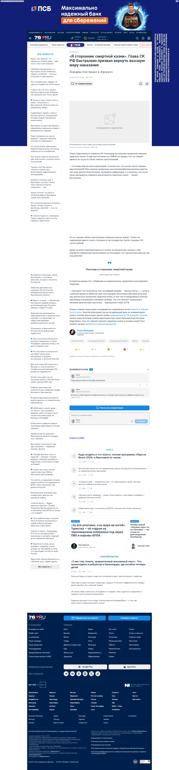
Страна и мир (135, 637)
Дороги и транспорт (72, 645)
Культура (92, 637)
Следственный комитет (119, 341)
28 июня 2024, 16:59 (77, 77)
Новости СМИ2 (77, 438)
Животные (68, 653)
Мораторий (146, 341)
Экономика (134, 645)
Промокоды (141, 32)
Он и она (112, 629)
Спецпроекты (135, 649)
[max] (85, 673)
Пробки (118, 32)
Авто (66, 629)
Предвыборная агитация (39, 653)
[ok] (78, 673)
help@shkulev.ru (44, 756)
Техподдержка (35, 649)
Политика (113, 637)
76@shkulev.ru (55, 751)
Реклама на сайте (36, 629)
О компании (34, 637)
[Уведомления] (143, 38)
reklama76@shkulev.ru (139, 731)
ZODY (125, 32)
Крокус (135, 341)
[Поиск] (137, 38)
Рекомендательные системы (101, 745)
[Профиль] (149, 38)
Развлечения (114, 649)
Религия (112, 653)
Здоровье (68, 656)
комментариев (83, 84)
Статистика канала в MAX (40, 656)
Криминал (92, 633)
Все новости (45, 54)
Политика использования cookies (102, 741)
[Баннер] (75, 45)
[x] (91, 673)
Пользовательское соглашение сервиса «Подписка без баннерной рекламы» (118, 748)
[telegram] (66, 673)
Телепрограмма (73, 32)
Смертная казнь (77, 341)
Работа (112, 645)
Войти (78, 422)
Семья (111, 656)
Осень (111, 633)
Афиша (85, 32)
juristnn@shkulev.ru (35, 755)
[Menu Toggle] (30, 38)
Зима (90, 629)
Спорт (131, 629)
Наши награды (35, 641)
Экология (133, 641)
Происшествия (115, 641)
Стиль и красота (136, 633)
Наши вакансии (35, 645)
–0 (146, 385)
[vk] (72, 673)
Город (66, 641)
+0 (140, 385)
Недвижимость (35, 32)
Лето (90, 641)
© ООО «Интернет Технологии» (67, 762)
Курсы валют (107, 32)
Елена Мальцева (85, 330)
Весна (66, 637)
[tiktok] (97, 673)
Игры (132, 32)
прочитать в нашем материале (100, 324)
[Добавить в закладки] (140, 83)
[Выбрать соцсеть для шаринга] (147, 83)
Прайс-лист (33, 633)
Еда (65, 649)
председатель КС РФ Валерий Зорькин (128, 315)
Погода (60, 32)
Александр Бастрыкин (96, 341)
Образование (94, 656)
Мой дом (92, 645)
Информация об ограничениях (101, 738)
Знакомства (49, 32)
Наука (90, 649)
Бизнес (67, 633)
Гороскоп (94, 32)
